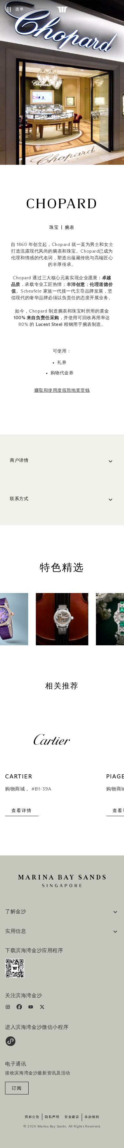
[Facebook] (20, 1008)
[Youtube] (31, 1008)
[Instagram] (8, 1008)
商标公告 (32, 1117)
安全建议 (72, 1117)
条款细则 (92, 1117)
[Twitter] (42, 1008)
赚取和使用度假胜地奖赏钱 (62, 390)
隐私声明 (52, 1117)
